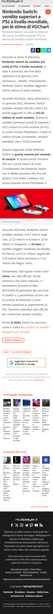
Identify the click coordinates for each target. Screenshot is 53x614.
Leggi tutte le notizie (40, 507)
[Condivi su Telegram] (48, 50)
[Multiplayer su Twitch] (31, 525)
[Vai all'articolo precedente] (50, 390)
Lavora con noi (26, 575)
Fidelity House (43, 592)
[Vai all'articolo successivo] (2, 390)
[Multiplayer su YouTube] (36, 525)
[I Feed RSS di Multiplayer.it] (41, 525)
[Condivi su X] (38, 50)
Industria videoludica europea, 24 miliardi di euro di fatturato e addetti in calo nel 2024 (26, 421)
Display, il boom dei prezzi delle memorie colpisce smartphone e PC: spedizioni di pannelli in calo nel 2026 (17, 424)
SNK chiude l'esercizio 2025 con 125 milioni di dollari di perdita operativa (36, 420)
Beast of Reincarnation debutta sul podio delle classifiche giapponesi (46, 420)
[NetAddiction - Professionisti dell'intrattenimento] (32, 586)
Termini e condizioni (13, 572)
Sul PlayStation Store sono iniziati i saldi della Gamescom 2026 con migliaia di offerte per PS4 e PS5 (46, 481)
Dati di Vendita (13, 340)
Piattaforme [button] (9, 6)
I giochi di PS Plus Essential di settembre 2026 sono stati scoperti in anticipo (36, 478)
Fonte (6, 352)
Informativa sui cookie (19, 569)
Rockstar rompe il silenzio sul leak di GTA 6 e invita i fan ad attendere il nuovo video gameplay (26, 479)
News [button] (38, 6)
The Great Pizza (17, 595)
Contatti (43, 572)
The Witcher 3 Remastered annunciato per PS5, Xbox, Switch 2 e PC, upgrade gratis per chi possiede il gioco (7, 483)
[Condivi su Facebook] (33, 50)
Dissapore (31, 592)
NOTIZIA (5, 44)
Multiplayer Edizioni (34, 595)
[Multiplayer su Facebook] (11, 525)
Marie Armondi (16, 44)
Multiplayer (8, 592)
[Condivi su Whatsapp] (43, 50)
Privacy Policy (35, 569)
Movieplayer (20, 592)
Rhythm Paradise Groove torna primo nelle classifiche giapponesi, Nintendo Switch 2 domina (7, 423)
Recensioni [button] (25, 6)
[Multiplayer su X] (16, 525)
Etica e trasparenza (31, 572)
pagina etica (39, 380)
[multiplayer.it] (26, 519)
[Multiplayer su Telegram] (26, 525)
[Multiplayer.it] (12, 1)
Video (46, 6)
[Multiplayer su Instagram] (21, 525)
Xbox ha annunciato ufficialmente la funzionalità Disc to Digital (16, 475)
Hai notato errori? (22, 352)
